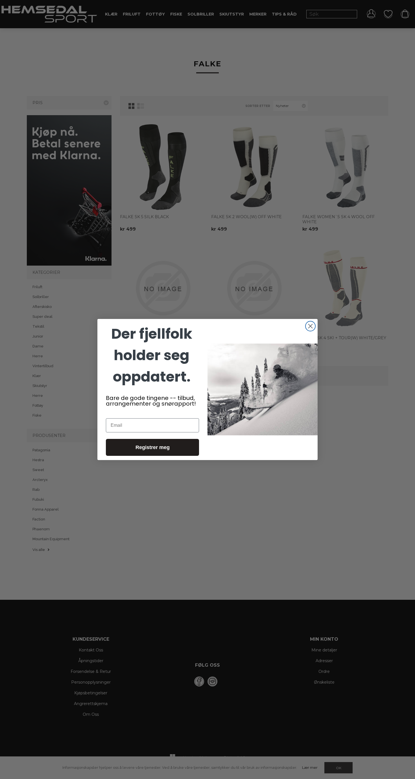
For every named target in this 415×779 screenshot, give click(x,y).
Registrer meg (153, 447)
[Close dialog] (310, 326)
